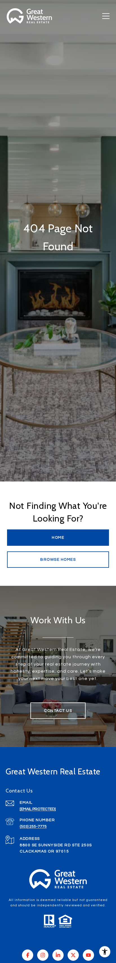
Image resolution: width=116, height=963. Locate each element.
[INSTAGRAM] (42, 955)
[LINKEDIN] (58, 955)
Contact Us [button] (58, 711)
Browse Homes (58, 560)
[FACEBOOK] (27, 955)
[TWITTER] (73, 955)
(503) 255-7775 (33, 827)
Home (58, 538)
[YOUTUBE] (88, 955)
